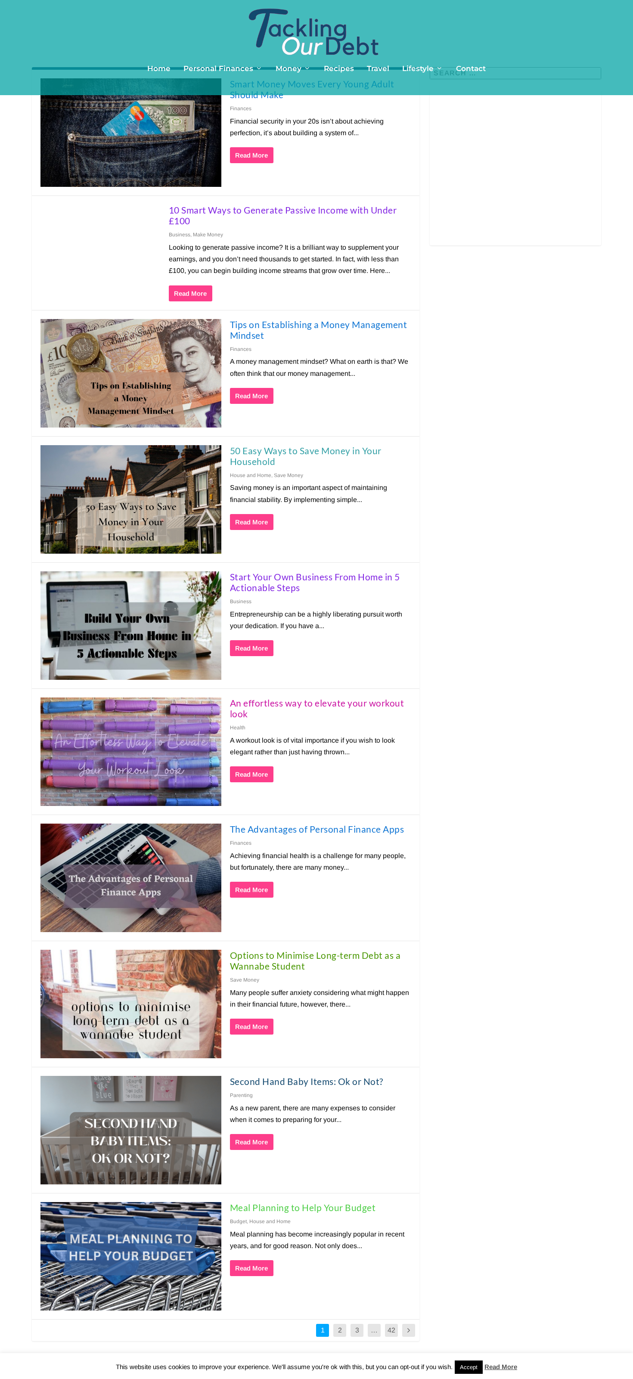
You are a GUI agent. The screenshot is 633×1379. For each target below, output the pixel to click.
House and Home (250, 475)
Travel (378, 69)
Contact (471, 69)
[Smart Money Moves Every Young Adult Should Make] (130, 132)
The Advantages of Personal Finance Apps (317, 829)
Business (179, 235)
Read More (251, 155)
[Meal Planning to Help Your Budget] (130, 1256)
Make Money (208, 235)
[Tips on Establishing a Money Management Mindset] (130, 373)
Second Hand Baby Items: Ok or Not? (306, 1081)
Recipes (339, 69)
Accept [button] (469, 1367)
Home (159, 69)
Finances (240, 108)
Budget (238, 1221)
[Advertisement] (515, 173)
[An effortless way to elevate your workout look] (130, 751)
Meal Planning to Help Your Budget (303, 1207)
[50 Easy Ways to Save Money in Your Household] (130, 499)
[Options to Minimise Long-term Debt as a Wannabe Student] (130, 1004)
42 (391, 1330)
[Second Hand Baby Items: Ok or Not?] (130, 1130)
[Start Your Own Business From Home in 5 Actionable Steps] (130, 625)
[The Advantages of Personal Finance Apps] (130, 878)
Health (237, 728)
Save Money (288, 475)
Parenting (241, 1095)
